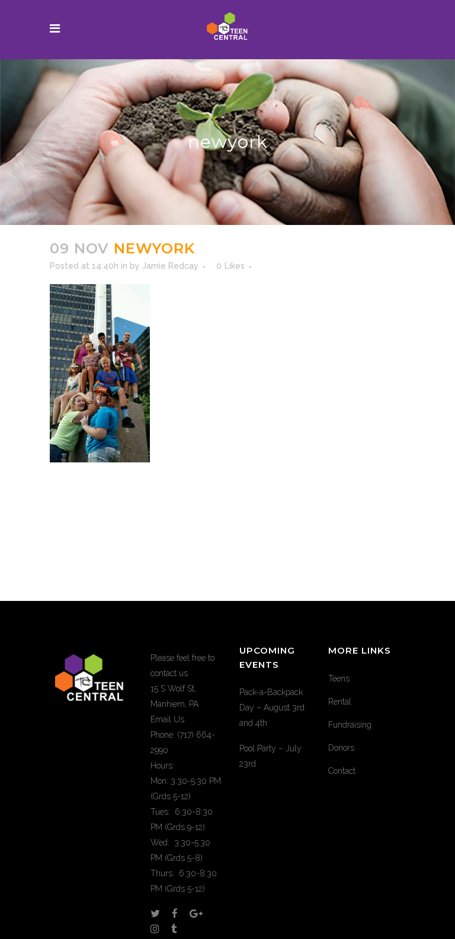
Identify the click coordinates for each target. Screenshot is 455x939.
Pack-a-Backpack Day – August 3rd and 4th (272, 707)
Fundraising (349, 724)
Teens (339, 678)
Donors (341, 748)
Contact (341, 771)
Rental (339, 701)
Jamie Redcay (170, 266)
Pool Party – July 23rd (270, 756)
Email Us (167, 719)
